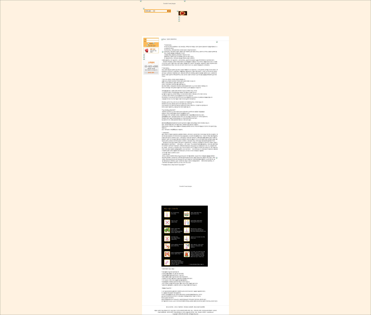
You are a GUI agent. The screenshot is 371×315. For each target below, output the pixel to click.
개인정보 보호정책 (188, 307)
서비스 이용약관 (178, 307)
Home (164, 39)
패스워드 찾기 (152, 46)
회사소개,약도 (169, 307)
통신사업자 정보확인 (199, 307)
